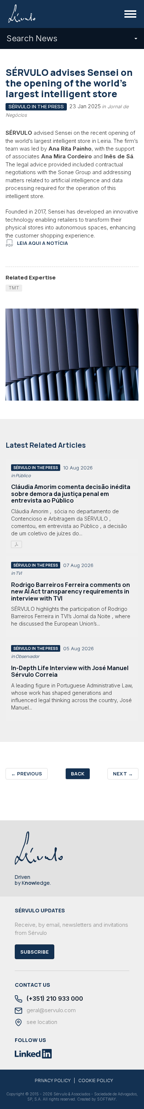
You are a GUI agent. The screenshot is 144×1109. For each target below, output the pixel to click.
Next (123, 773)
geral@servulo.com (50, 1010)
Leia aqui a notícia (42, 243)
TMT (13, 288)
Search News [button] (32, 38)
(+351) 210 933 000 (54, 998)
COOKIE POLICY (95, 1080)
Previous (26, 773)
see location (41, 1022)
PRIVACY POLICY (53, 1080)
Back (78, 773)
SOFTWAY (106, 1099)
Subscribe (34, 951)
